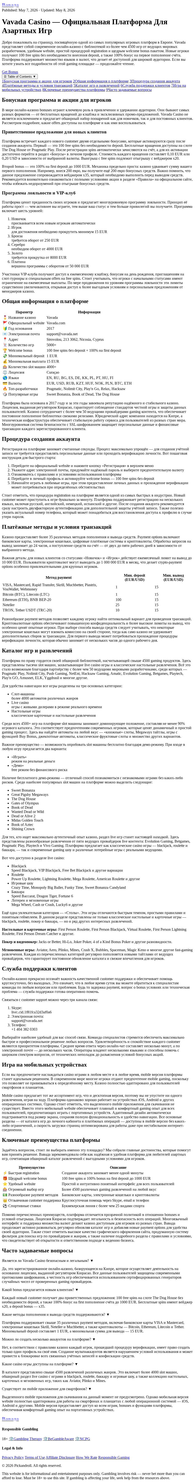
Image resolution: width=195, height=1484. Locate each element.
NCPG (82, 1439)
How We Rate (86, 1457)
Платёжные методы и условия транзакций (37, 85)
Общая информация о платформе (101, 81)
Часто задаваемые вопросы (129, 90)
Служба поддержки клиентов (145, 85)
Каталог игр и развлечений (96, 85)
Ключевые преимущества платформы (73, 90)
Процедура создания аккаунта (155, 81)
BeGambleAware (58, 1439)
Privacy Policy (13, 1457)
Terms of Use (35, 1457)
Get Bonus (10, 72)
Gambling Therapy (25, 1439)
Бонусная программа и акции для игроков (37, 81)
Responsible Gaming (114, 1457)
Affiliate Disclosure (60, 1457)
